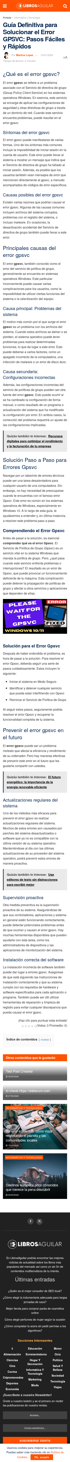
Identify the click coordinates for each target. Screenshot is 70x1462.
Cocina (12, 1372)
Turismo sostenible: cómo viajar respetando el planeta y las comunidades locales (29, 1135)
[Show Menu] (5, 6)
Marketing (35, 1379)
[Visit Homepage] (34, 6)
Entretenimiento (36, 1354)
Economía (12, 1389)
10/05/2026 (13, 1145)
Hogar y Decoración (35, 1362)
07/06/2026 (13, 1096)
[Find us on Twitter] (39, 1222)
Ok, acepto (41, 1457)
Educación (35, 1348)
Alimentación (12, 1354)
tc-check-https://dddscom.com (28, 1090)
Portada (7, 17)
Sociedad (58, 1375)
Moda (35, 1385)
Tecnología (57, 1381)
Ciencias (12, 1360)
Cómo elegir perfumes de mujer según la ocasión (35, 1319)
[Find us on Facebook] (30, 1221)
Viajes (58, 1387)
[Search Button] (65, 6)
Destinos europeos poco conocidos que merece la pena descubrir (32, 1187)
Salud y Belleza (58, 1368)
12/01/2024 (46, 55)
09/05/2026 (13, 1195)
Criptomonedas (13, 1377)
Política (58, 1360)
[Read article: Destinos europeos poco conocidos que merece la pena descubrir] (35, 1176)
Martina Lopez (24, 55)
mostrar (45, 1039)
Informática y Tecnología (27, 17)
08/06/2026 (13, 1076)
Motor (58, 1348)
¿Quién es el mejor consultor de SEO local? (35, 1291)
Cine (12, 1366)
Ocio (58, 1354)
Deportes (12, 1383)
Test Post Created (19, 1071)
